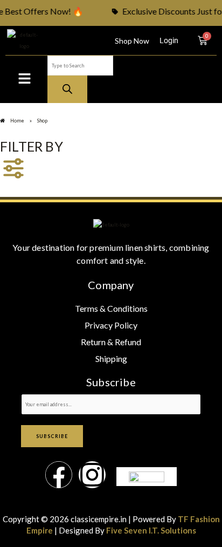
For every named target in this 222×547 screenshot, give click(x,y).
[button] (24, 79)
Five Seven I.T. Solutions (151, 530)
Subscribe (52, 436)
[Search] (67, 89)
